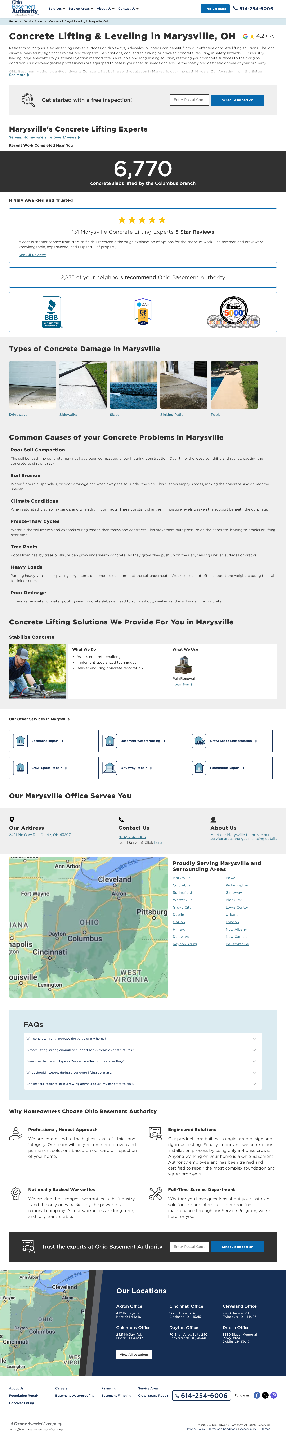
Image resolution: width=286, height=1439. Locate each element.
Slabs (114, 415)
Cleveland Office (240, 1306)
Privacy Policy (196, 1428)
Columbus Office (133, 1327)
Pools (215, 415)
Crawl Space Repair (153, 1395)
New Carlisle (236, 937)
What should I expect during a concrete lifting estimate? (69, 1072)
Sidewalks (68, 415)
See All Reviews (32, 255)
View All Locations (134, 1354)
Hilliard (179, 929)
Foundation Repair (23, 1395)
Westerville (183, 900)
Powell (231, 878)
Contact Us (126, 8)
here (158, 843)
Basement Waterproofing (75, 1395)
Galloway (234, 893)
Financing (108, 1388)
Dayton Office (183, 1327)
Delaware (181, 937)
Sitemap (265, 1428)
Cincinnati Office (186, 1306)
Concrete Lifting (21, 1403)
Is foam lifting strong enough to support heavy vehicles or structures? (80, 1050)
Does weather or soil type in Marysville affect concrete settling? (75, 1061)
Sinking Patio (172, 415)
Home (13, 21)
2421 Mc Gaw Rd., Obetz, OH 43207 (40, 835)
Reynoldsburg (185, 944)
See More (18, 75)
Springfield (182, 893)
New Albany (236, 929)
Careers (61, 1388)
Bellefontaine (237, 944)
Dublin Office (236, 1327)
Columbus (181, 885)
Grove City (182, 907)
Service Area (148, 1388)
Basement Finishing (116, 1395)
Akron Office (129, 1306)
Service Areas (79, 8)
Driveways (18, 415)
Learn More (183, 684)
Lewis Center (237, 907)
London (232, 922)
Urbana (232, 915)
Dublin (178, 915)
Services (55, 8)
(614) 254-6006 (132, 837)
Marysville (182, 878)
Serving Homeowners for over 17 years (43, 137)
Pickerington (237, 885)
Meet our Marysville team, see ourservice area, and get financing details (243, 837)
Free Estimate (215, 8)
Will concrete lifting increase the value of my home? (66, 1038)
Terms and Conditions (223, 1428)
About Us (104, 8)
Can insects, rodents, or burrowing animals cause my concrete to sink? (80, 1084)
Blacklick (234, 900)
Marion (179, 922)
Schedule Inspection (237, 100)
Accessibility (248, 1428)
